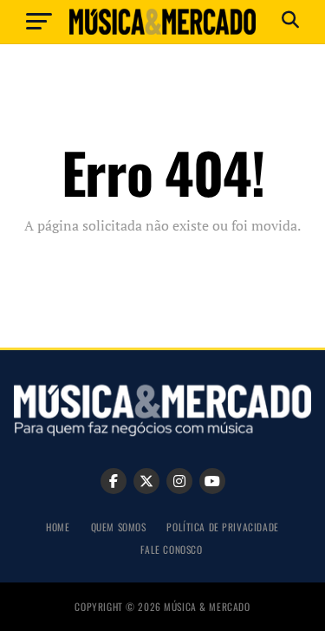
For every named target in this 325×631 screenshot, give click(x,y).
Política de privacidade (222, 526)
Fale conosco (171, 549)
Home (57, 526)
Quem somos (118, 526)
